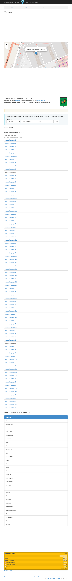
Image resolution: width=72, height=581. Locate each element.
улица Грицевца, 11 (10, 159)
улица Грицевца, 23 (10, 291)
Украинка (8, 521)
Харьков (28, 8)
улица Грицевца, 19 (10, 195)
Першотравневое (11, 510)
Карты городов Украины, (54, 578)
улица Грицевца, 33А (11, 166)
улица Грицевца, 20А (11, 269)
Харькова (18, 100)
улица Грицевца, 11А (11, 320)
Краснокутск (9, 481)
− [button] (6, 47)
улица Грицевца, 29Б (11, 285)
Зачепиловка (9, 456)
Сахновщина (9, 517)
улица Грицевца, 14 (10, 204)
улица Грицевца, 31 (10, 146)
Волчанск (8, 446)
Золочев (8, 464)
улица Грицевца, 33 (10, 143)
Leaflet (55, 67)
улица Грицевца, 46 (10, 227)
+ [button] (6, 45)
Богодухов (9, 431)
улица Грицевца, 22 (10, 253)
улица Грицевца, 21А (11, 256)
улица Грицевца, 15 (10, 233)
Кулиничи (8, 485)
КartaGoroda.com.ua (62, 67)
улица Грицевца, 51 (10, 304)
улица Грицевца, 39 (10, 201)
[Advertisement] (36, 29)
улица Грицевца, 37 (10, 217)
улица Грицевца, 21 (10, 266)
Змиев (7, 460)
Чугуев (8, 524)
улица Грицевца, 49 (10, 249)
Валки (7, 442)
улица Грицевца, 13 (10, 288)
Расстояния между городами (12, 577)
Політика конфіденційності (58, 577)
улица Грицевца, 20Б (11, 282)
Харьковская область (18, 8)
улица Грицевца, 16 (10, 153)
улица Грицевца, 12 (10, 149)
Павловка (8, 503)
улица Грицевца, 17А (11, 211)
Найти (56, 121)
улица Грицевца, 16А (11, 295)
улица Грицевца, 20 (10, 182)
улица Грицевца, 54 (10, 169)
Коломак (8, 474)
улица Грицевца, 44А (11, 224)
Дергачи (8, 453)
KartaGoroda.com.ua (11, 2)
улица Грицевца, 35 (10, 185)
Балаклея (8, 421)
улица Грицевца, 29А (11, 156)
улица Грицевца (41, 100)
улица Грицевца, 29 (10, 140)
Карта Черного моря (32, 2)
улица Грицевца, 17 (10, 230)
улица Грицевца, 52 (10, 246)
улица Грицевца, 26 (10, 278)
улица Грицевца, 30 (10, 301)
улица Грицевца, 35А (11, 324)
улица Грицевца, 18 (10, 314)
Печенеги (8, 514)
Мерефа (8, 499)
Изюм (7, 467)
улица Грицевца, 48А (11, 259)
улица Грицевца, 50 (10, 214)
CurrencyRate (8, 570)
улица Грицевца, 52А (11, 262)
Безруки (8, 428)
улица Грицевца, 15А (11, 307)
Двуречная (9, 449)
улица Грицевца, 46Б (11, 317)
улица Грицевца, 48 (10, 191)
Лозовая (8, 492)
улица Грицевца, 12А (11, 298)
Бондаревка (9, 435)
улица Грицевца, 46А (11, 311)
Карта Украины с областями (42, 577)
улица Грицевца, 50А (11, 236)
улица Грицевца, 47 (10, 162)
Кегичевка (9, 471)
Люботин (8, 496)
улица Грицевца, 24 (10, 243)
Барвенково (9, 424)
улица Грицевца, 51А (11, 327)
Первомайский (10, 506)
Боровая (8, 438)
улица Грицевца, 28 (10, 188)
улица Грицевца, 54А (11, 240)
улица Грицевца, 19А (11, 207)
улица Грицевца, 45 (10, 175)
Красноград (9, 478)
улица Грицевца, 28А (11, 198)
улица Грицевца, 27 (10, 178)
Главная (8, 8)
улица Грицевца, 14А (11, 220)
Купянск (8, 489)
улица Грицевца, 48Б (11, 275)
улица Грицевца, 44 (10, 272)
